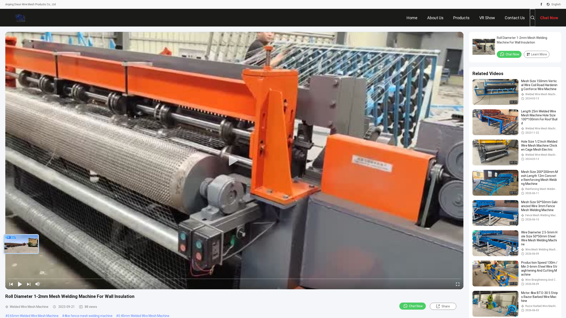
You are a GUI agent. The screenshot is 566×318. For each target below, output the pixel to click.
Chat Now (416, 306)
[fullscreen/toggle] (457, 284)
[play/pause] (19, 284)
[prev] (11, 284)
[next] (28, 284)
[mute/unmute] (37, 284)
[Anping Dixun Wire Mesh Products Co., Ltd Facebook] (541, 4)
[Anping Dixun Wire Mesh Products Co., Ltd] (19, 17)
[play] (234, 160)
